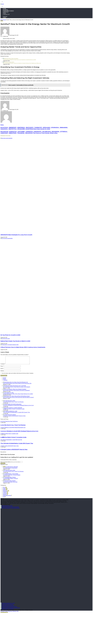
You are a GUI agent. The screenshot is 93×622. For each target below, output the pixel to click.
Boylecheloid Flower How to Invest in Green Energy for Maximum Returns (22, 63)
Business (5, 9)
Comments (5, 380)
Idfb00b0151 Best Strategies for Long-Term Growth (16, 234)
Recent (4, 378)
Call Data (5, 493)
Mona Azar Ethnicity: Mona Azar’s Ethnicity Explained (16, 390)
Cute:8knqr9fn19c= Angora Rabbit (11, 474)
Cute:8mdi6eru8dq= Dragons (10, 478)
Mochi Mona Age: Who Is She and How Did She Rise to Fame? (18, 397)
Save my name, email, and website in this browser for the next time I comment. (17, 373)
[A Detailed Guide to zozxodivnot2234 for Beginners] (9, 606)
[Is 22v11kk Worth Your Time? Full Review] (9, 400)
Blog (4, 487)
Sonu (2, 125)
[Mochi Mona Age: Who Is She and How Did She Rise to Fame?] (16, 396)
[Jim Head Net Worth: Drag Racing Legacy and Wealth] (14, 385)
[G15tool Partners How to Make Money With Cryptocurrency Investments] (9, 344)
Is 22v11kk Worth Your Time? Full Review (13, 401)
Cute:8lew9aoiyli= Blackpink (10, 468)
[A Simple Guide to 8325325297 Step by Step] (9, 414)
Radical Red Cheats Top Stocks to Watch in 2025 (15, 341)
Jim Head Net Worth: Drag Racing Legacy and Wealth (16, 386)
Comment (3, 363)
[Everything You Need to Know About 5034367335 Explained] (10, 607)
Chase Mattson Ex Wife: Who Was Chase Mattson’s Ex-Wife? (18, 393)
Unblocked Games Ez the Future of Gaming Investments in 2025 (19, 59)
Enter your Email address (6, 461)
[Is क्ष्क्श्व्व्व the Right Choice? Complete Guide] (12, 407)
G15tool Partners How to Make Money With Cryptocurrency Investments (23, 347)
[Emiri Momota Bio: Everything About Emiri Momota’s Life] (15, 382)
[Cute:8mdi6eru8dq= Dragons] (9, 477)
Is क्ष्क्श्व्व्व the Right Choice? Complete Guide (13, 408)
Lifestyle (5, 12)
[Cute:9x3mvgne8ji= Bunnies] (9, 480)
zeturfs (4, 488)
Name (2, 366)
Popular (4, 377)
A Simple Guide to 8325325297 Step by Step (14, 415)
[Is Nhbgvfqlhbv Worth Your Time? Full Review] (7, 605)
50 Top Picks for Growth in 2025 (10, 335)
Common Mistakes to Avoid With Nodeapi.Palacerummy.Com (18, 405)
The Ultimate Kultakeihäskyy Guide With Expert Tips (16, 412)
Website (2, 370)
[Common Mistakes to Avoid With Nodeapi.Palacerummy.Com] (12, 404)
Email (2, 368)
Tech (4, 13)
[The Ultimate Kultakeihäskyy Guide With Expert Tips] (10, 411)
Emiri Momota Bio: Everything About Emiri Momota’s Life (17, 383)
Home (4, 8)
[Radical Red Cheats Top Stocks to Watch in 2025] (5, 338)
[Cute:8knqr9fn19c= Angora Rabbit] (10, 473)
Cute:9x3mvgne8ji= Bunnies (10, 481)
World (4, 19)
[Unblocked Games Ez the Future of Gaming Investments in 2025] (10, 58)
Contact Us (6, 14)
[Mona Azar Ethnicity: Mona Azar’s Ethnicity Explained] (14, 389)
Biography (5, 490)
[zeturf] (2, 4)
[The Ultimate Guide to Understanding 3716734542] (7, 608)
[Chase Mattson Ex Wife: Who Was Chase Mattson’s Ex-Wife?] (8, 392)
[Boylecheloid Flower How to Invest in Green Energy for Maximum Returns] (8, 61)
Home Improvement (8, 10)
